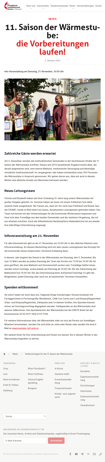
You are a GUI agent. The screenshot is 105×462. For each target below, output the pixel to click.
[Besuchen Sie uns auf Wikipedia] (88, 454)
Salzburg (7, 390)
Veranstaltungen (85, 5)
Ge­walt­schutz (87, 405)
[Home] (4, 354)
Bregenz (32, 388)
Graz (5, 368)
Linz (5, 374)
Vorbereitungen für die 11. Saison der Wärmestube (48, 354)
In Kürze (59, 368)
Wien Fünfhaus (35, 374)
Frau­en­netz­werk (63, 388)
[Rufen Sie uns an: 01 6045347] (100, 454)
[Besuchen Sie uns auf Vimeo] (82, 454)
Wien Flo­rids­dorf (36, 368)
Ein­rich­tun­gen (87, 385)
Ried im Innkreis (11, 379)
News (15, 354)
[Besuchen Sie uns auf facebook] (70, 454)
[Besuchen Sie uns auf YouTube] (76, 454)
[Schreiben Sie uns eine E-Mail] (94, 454)
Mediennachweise (50, 454)
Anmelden (56, 440)
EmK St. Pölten (10, 385)
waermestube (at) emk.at (25, 328)
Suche (98, 5)
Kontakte (85, 371)
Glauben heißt (62, 374)
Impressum (86, 391)
